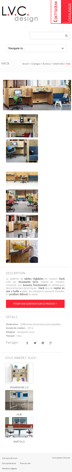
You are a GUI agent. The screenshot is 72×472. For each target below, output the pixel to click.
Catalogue (66, 12)
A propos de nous (9, 458)
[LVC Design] (20, 22)
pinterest (43, 343)
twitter (35, 343)
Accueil (25, 63)
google (50, 343)
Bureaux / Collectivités (53, 63)
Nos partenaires (9, 463)
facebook (27, 343)
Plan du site (25, 463)
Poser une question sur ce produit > (35, 304)
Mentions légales (9, 469)
